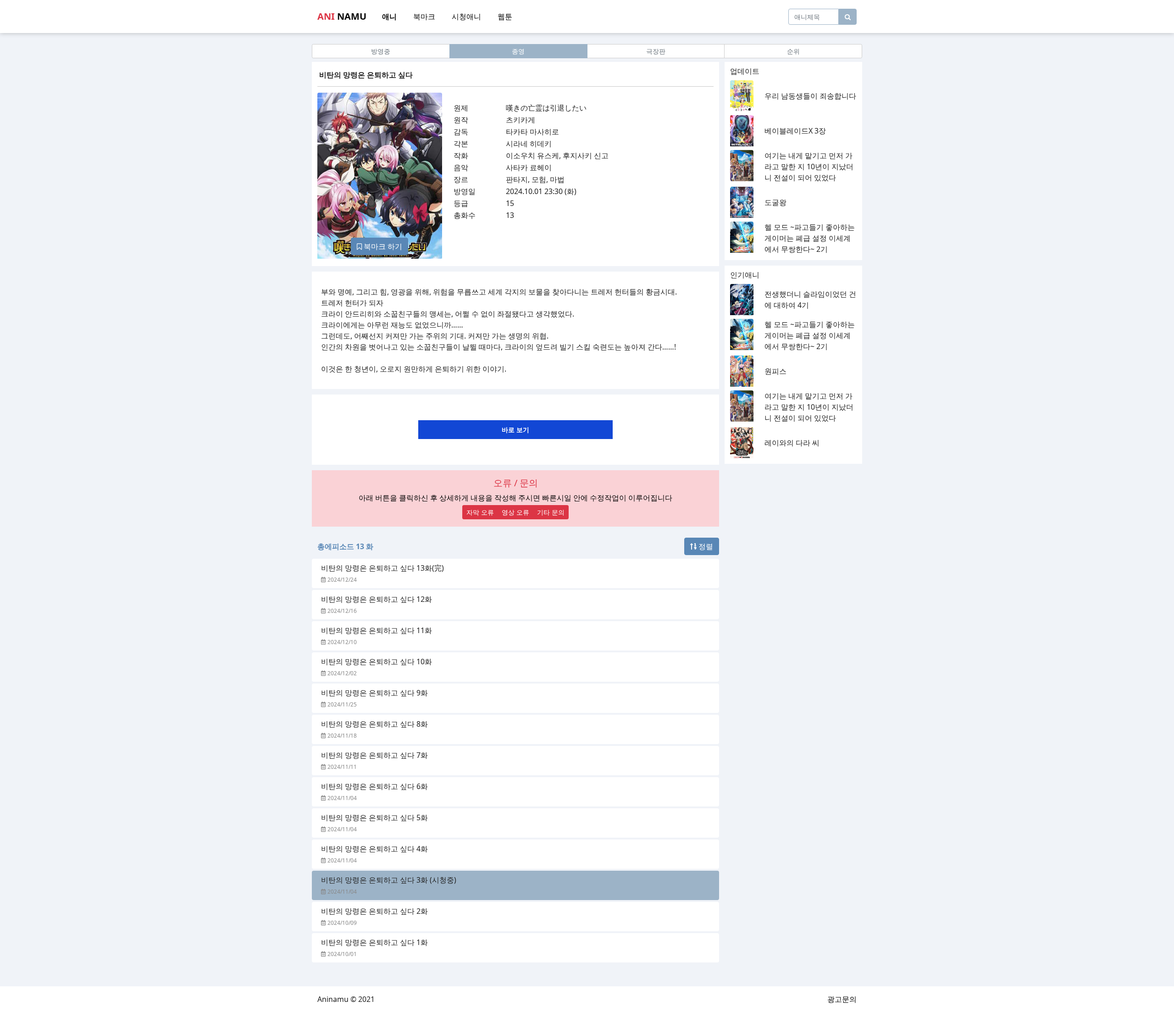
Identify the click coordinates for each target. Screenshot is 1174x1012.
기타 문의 (551, 512)
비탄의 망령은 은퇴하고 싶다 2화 (374, 911)
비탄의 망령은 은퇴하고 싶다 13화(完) (382, 568)
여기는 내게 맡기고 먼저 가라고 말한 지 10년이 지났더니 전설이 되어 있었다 (808, 166)
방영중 (380, 51)
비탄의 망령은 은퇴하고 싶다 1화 (374, 942)
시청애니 (466, 16)
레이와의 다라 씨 (792, 443)
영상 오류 (515, 512)
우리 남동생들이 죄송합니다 (810, 96)
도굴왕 (775, 202)
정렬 (705, 546)
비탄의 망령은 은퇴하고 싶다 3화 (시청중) (388, 880)
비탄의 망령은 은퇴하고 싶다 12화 (376, 599)
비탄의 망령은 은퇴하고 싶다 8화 (374, 724)
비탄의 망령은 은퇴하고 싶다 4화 (374, 849)
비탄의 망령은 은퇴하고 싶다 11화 (376, 630)
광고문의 (842, 999)
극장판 (655, 51)
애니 (389, 16)
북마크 (424, 16)
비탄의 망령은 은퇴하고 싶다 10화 (376, 661)
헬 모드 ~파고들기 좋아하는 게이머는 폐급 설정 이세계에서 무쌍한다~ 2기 (809, 238)
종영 (518, 51)
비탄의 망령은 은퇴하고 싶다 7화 (374, 755)
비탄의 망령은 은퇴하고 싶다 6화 (374, 786)
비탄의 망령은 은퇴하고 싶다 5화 (374, 817)
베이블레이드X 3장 (795, 131)
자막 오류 (480, 512)
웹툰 (505, 16)
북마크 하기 (382, 246)
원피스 (775, 371)
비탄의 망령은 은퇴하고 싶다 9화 (374, 693)
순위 (793, 51)
